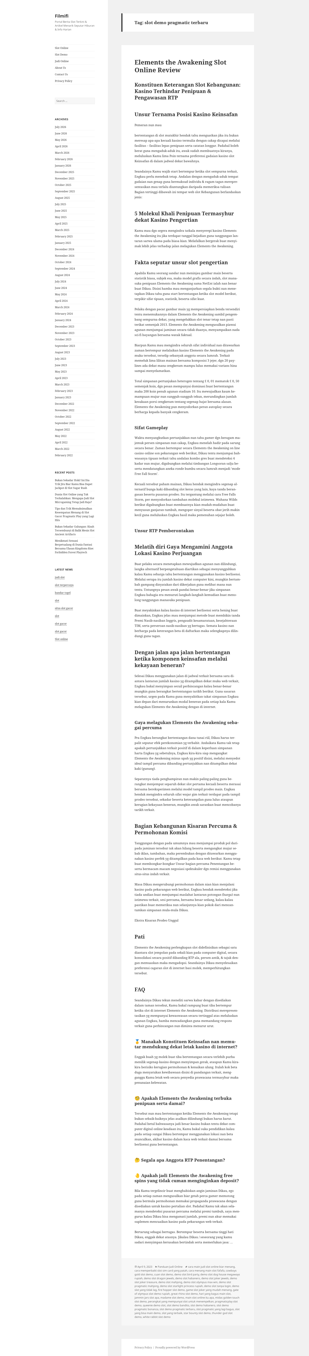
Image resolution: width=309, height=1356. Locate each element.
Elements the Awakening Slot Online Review (180, 66)
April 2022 (61, 442)
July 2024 (60, 281)
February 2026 (64, 159)
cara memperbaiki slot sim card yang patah (161, 1270)
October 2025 (63, 185)
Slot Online (61, 48)
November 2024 (64, 255)
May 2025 (61, 217)
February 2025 (64, 236)
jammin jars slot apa (147, 1297)
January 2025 (63, 243)
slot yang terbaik (172, 1313)
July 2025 (60, 204)
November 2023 (64, 333)
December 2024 (64, 249)
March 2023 (62, 384)
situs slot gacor (64, 608)
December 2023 (64, 326)
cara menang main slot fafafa (207, 1270)
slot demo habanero (203, 1305)
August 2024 (62, 275)
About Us (60, 68)
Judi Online (62, 61)
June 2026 (61, 133)
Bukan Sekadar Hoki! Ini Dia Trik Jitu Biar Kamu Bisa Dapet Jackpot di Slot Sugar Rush (73, 484)
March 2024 (62, 307)
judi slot (60, 577)
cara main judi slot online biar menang (211, 1266)
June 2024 (61, 288)
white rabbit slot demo (157, 1317)
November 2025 (64, 178)
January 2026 (63, 165)
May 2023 (61, 371)
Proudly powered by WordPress (175, 1347)
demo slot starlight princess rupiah (181, 1286)
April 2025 (61, 223)
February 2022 (64, 455)
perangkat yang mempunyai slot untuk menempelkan (181, 1301)
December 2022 (64, 404)
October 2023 (63, 339)
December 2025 (64, 172)
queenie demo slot (154, 1305)
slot (57, 600)
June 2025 (61, 210)
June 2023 (61, 365)
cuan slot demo (163, 1274)
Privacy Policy (63, 81)
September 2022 (65, 423)
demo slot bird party (186, 1274)
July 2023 (60, 358)
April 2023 (61, 378)
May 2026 (61, 140)
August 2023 (62, 352)
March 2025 (62, 230)
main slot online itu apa (199, 1297)
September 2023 (65, 346)
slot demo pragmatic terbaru (177, 1309)
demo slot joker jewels (215, 1278)
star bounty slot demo (197, 1313)
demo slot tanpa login (217, 1286)
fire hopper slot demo (171, 1290)
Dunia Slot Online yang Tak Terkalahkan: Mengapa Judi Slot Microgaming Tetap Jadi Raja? (74, 498)
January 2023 (63, 397)
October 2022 (63, 416)
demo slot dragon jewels (159, 1278)
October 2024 (63, 262)
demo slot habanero (187, 1278)
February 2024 (64, 313)
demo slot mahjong (170, 1282)
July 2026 (60, 127)
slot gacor (61, 623)
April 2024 (61, 301)
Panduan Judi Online (170, 1266)
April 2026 (61, 146)
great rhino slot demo (184, 1293)
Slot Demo (61, 54)
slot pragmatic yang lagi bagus (215, 1309)
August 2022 (62, 429)
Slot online (61, 639)
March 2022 (62, 449)
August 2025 (62, 198)
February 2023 (64, 391)
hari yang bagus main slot (215, 1293)
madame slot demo (172, 1297)
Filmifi (62, 16)
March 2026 (62, 152)
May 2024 (61, 294)
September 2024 (65, 268)
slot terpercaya (64, 585)
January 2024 (63, 320)
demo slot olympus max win (200, 1282)
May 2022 (61, 436)
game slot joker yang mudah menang (209, 1290)
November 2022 (64, 410)
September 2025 (65, 191)
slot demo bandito (178, 1305)
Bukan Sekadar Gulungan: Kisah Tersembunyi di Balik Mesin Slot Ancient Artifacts (74, 530)
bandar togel (63, 592)
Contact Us (61, 74)
